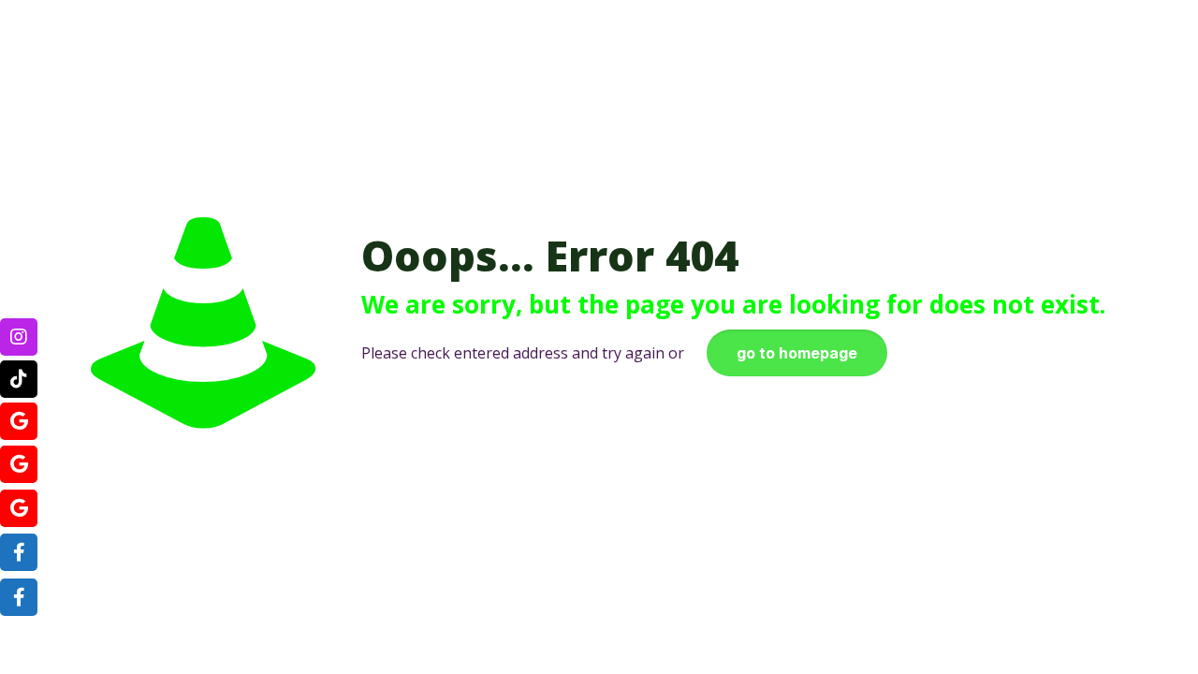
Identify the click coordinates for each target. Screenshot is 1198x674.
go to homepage (797, 353)
